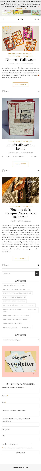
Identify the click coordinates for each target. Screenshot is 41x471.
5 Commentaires (26, 221)
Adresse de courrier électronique (13, 388)
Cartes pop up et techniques (20, 56)
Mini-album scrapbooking (12, 323)
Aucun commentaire (26, 64)
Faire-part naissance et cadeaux (15, 319)
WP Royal (25, 467)
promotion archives (11, 327)
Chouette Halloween (20, 59)
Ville (3, 436)
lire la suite (20, 84)
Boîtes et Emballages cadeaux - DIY (16, 289)
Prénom (5, 396)
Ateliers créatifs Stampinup (20, 54)
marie (7, 91)
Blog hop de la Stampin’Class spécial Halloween (20, 213)
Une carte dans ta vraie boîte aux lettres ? (16, 419)
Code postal (6, 429)
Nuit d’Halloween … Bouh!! (20, 146)
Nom (4, 402)
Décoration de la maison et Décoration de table (19, 310)
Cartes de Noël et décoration (14, 297)
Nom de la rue (6, 421)
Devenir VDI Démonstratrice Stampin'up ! (18, 305)
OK (25, 9)
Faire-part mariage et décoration (16, 315)
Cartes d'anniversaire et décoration (17, 293)
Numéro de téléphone (9, 444)
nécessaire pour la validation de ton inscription (18, 448)
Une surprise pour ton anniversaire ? (14, 411)
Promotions (26, 327)
